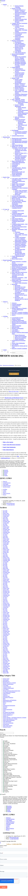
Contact (5, 349)
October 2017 (6, 593)
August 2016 (5, 607)
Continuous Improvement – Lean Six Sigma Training (19, 224)
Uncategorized (6, 724)
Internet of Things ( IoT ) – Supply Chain (21, 153)
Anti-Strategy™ (15, 331)
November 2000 (6, 668)
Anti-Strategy (6, 680)
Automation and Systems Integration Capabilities (21, 156)
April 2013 (5, 648)
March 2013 (5, 650)
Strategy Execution (16, 8)
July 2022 (5, 545)
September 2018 (6, 581)
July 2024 (5, 524)
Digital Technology (7, 260)
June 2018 (5, 583)
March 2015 (5, 627)
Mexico (4, 702)
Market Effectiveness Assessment (23, 103)
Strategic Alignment (19, 88)
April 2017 (5, 600)
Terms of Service (6, 493)
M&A (4, 698)
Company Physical (7, 686)
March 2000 (5, 671)
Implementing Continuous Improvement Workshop (21, 242)
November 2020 (6, 559)
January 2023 (6, 540)
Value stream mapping (7, 725)
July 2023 (5, 534)
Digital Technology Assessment (19, 37)
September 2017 (6, 595)
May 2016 (5, 609)
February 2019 (6, 579)
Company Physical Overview (19, 26)
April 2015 (5, 625)
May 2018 (5, 584)
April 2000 (5, 670)
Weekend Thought (7, 727)
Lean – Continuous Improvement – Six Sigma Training (21, 30)
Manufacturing (6, 137)
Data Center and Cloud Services (19, 272)
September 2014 (6, 633)
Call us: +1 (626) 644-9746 (14, 844)
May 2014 (5, 639)
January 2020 (6, 571)
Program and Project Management (19, 17)
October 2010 (6, 664)
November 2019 (6, 572)
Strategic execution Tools (21, 19)
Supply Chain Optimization (18, 183)
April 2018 (5, 585)
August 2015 (5, 620)
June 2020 (5, 564)
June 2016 (5, 608)
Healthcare (5, 694)
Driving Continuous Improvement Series (11, 690)
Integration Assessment (20, 62)
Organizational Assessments (18, 34)
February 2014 (6, 643)
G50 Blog (5, 316)
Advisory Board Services (18, 135)
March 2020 (5, 568)
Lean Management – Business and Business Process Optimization (20, 45)
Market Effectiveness (20, 100)
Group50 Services (6, 482)
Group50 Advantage (17, 304)
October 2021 (6, 552)
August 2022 (5, 544)
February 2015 (6, 628)
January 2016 (6, 613)
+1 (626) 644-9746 (11, 504)
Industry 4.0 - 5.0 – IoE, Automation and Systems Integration (21, 150)
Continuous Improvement (18, 320)
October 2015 (6, 617)
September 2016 (6, 605)
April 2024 (5, 525)
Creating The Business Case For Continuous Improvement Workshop (20, 239)
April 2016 (5, 611)
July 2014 (5, 636)
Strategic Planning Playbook (19, 21)
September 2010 (6, 666)
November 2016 (6, 604)
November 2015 (6, 616)
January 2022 (6, 551)
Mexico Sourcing (19, 75)
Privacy (4, 494)
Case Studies (15, 307)
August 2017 (5, 596)
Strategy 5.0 (5, 716)
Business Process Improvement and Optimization (19, 49)
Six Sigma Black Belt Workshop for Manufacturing (20, 251)
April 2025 (5, 517)
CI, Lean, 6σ (6, 209)
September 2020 (6, 560)
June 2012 (5, 655)
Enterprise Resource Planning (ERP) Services (19, 270)
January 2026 (6, 513)
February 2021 (6, 557)
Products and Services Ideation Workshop (22, 122)
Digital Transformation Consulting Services (17, 207)
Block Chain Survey (19, 288)
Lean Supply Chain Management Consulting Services (19, 179)
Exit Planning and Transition (9, 692)
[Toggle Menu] (0, 2)
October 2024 (6, 522)
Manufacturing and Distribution (19, 138)
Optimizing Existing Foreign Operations (19, 73)
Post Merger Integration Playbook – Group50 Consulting (20, 65)
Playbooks (5, 706)
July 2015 (5, 621)
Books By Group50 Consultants (19, 348)
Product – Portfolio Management (19, 105)
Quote (4, 710)
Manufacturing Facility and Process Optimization (18, 172)
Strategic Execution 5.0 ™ (8, 713)
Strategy (5, 4)
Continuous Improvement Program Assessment (18, 214)
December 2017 (6, 591)
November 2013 (6, 644)
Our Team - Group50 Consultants (20, 312)
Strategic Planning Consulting (19, 6)
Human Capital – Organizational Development (19, 81)
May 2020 (5, 565)
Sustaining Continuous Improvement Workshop (20, 244)
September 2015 (6, 619)
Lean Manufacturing (17, 139)
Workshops (17, 39)
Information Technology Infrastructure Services (17, 265)
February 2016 (6, 612)
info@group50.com (10, 503)
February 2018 (6, 588)
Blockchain (17, 194)
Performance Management (21, 94)
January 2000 (6, 672)
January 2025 (6, 520)
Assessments (15, 165)
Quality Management (17, 174)
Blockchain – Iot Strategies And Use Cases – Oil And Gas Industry (21, 291)
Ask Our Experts (19, 76)
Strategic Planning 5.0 (7, 714)
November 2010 (6, 663)
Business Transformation (18, 40)
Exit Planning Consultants (21, 131)
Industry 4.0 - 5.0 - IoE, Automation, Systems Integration (19, 147)
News (4, 704)
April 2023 (5, 536)
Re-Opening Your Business (8, 712)
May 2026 (5, 512)
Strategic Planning (16, 319)
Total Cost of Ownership (21, 336)
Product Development (20, 119)
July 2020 (5, 563)
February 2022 (6, 549)
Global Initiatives (16, 67)
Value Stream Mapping (20, 52)
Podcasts (5, 708)
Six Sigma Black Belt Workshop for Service (20, 254)
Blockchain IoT (6, 681)
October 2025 (6, 516)
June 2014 (5, 638)
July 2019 (5, 575)
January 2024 (6, 528)
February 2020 (6, 569)
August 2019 (5, 573)
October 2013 (6, 646)
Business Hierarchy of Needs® (19, 321)
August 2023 (5, 533)
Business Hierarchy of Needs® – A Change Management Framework (21, 11)
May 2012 (5, 656)
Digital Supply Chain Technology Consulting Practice (20, 281)
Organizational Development (9, 705)
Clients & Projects (16, 175)
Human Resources (19, 87)
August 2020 (5, 561)
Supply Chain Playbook (17, 200)
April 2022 (5, 546)
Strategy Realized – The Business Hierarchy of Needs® (14, 717)
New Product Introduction (21, 128)
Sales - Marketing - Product (18, 99)
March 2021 (5, 556)
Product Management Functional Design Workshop (23, 114)
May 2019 (5, 576)
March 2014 (5, 642)
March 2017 (5, 601)
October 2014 (6, 632)
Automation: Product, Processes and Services (20, 159)
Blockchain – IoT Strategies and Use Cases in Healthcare (21, 299)
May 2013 (5, 647)
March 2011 (5, 662)
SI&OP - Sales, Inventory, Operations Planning (18, 186)
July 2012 (5, 654)
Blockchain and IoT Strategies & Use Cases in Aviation (21, 295)
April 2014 (5, 640)
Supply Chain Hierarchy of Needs (10, 718)
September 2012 (6, 652)
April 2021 (5, 555)
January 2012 (6, 659)
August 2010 (5, 667)
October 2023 (6, 530)
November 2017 (6, 592)
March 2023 (5, 537)
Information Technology (8, 697)
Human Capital (15, 78)
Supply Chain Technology (21, 190)
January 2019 (6, 580)
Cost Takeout (18, 51)
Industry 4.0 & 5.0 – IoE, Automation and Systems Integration (18, 275)
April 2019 (5, 577)
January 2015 (6, 629)
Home (1, 365)
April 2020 (5, 567)
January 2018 (6, 589)
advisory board (6, 678)
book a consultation (14, 373)
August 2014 (5, 635)
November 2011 (6, 660)
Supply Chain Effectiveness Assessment (11, 444)
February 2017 (6, 603)
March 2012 (5, 658)
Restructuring (18, 42)
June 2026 (5, 510)
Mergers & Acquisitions (20, 337)
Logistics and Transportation (18, 196)
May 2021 (5, 553)
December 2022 (6, 541)
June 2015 (5, 623)
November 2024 (6, 521)
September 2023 (6, 532)
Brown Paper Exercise (17, 258)
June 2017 (5, 599)
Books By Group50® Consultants (20, 313)
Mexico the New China (14, 391)
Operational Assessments (21, 32)
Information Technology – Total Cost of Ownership (19, 278)
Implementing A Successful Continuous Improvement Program (18, 221)
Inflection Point (15, 327)
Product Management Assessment (23, 111)
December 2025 (6, 514)
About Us (5, 301)
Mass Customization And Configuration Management (18, 161)
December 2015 (6, 615)
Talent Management (7, 721)
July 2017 (5, 597)
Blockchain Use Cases (20, 287)
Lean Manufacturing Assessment (19, 141)
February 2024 (6, 526)
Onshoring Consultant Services (19, 197)
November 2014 (6, 631)
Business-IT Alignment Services (19, 268)
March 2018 (5, 587)
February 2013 (6, 651)
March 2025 (5, 518)
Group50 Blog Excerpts (17, 317)
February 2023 (6, 538)
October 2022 (6, 542)
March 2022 (5, 548)
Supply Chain (6, 177)
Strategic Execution (16, 325)
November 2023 (6, 529)
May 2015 (5, 624)
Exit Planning (15, 130)
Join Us (13, 315)
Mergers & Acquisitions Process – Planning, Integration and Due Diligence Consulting (20, 58)
